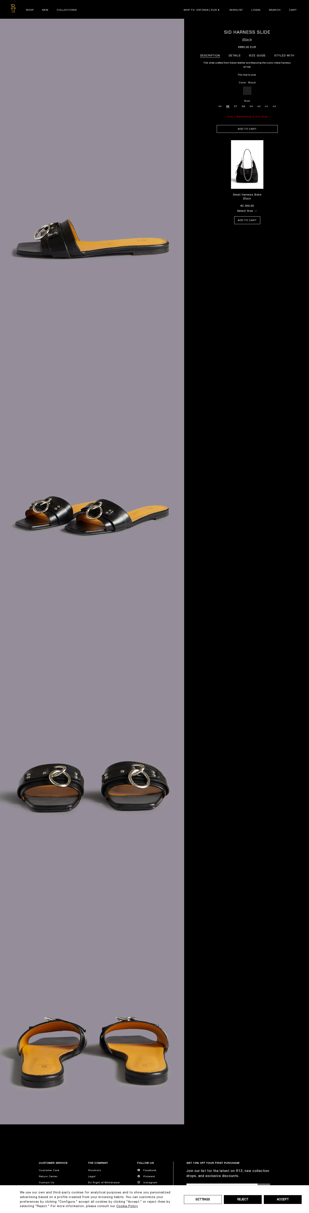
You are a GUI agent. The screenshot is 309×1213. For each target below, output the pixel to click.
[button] (275, 10)
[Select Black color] (247, 91)
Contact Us (46, 1182)
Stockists (94, 1170)
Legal (92, 1176)
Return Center (48, 1176)
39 (251, 106)
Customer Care (49, 1170)
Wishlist (236, 9)
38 (243, 106)
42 (274, 106)
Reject (242, 1199)
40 (259, 106)
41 (266, 106)
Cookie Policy (127, 1206)
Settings (202, 1199)
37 (235, 106)
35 (220, 106)
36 (228, 106)
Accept (283, 1199)
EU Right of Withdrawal (104, 1182)
